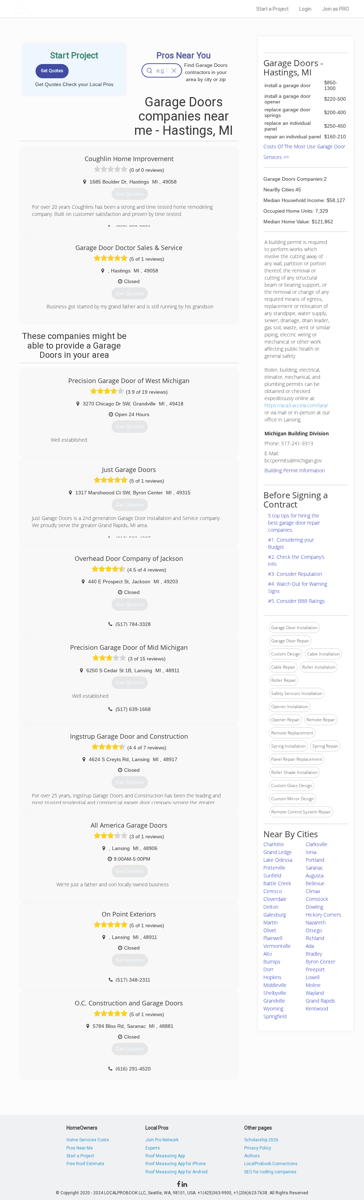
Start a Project (272, 9)
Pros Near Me (79, 1148)
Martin (270, 922)
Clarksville (316, 844)
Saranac (314, 867)
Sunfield (272, 875)
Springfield (275, 1016)
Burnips (271, 961)
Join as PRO (335, 9)
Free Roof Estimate (85, 1163)
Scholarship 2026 (261, 1139)
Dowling (314, 906)
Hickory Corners (323, 914)
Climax (313, 891)
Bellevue (315, 883)
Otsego (314, 930)
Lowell (313, 977)
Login (305, 9)
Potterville (274, 867)
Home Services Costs (87, 1139)
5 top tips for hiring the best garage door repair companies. (294, 522)
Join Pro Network (161, 1139)
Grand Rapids (320, 1000)
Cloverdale (275, 899)
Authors (252, 1155)
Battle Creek (277, 883)
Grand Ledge (277, 852)
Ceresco (272, 891)
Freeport (315, 969)
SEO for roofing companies (270, 1171)
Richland (315, 938)
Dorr (268, 969)
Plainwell (272, 938)
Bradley (314, 953)
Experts (152, 1148)
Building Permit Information (294, 470)
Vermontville (277, 946)
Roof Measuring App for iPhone (175, 1163)
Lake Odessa (277, 859)
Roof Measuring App (165, 1155)
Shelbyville (274, 992)
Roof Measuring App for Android (176, 1171)
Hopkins (272, 977)
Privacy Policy (257, 1148)
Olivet (269, 930)
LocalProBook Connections (271, 1163)
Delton (270, 906)
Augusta (314, 875)
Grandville (274, 1000)
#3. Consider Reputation (295, 573)
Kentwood (317, 1008)
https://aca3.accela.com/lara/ (296, 405)
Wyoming (273, 1008)
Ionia (311, 852)
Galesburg (274, 914)
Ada (310, 946)
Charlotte (273, 844)
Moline (313, 985)
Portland (315, 859)
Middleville (275, 985)
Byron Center (320, 961)
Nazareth (316, 922)
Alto (267, 953)
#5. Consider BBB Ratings (296, 601)
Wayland (315, 992)
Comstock (317, 899)
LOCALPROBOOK (54, 8)
